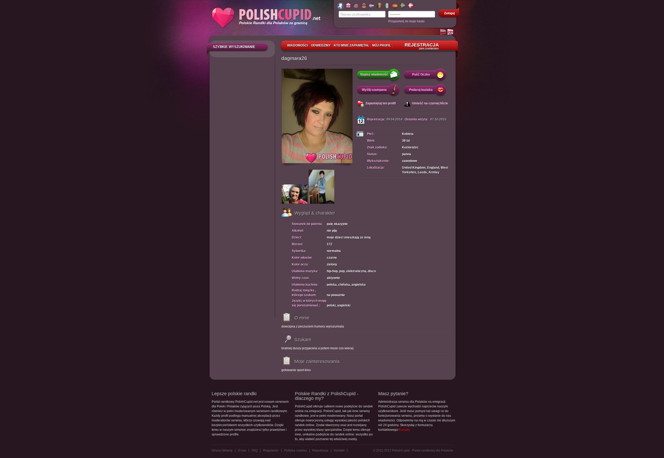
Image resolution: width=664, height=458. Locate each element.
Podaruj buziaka (421, 90)
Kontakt (404, 430)
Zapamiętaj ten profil (380, 103)
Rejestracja (422, 46)
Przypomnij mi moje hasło (406, 21)
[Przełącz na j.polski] (443, 32)
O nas (242, 450)
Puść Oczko (421, 74)
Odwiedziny (321, 45)
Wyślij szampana (374, 90)
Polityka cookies (295, 450)
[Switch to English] (450, 32)
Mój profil (381, 45)
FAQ (255, 450)
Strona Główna (221, 450)
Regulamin (271, 450)
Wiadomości (297, 45)
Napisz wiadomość (374, 74)
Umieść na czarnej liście (430, 103)
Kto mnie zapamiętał (351, 45)
